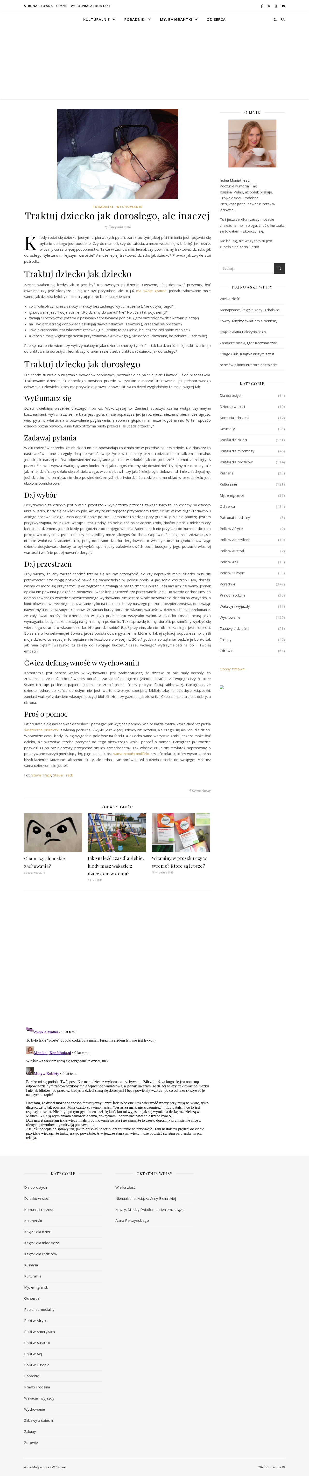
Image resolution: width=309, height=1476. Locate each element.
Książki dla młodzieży (237, 450)
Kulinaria (226, 473)
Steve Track (41, 775)
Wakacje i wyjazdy (235, 606)
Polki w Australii (232, 550)
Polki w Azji (229, 561)
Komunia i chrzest (234, 417)
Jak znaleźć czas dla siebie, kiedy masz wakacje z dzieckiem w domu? (116, 866)
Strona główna (38, 6)
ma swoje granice (151, 290)
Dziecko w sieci (232, 406)
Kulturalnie (96, 19)
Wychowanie (129, 207)
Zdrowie (226, 650)
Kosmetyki (228, 428)
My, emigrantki (176, 19)
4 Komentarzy (200, 790)
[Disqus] (117, 959)
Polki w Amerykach (235, 539)
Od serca (216, 19)
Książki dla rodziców (236, 462)
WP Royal (59, 1467)
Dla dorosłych (231, 395)
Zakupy (226, 639)
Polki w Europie (232, 572)
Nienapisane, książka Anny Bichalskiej (250, 309)
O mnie (62, 6)
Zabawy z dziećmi (234, 628)
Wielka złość (230, 298)
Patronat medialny (235, 517)
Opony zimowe (232, 668)
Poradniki (135, 19)
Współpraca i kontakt (91, 6)
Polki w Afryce (231, 528)
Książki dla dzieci (233, 439)
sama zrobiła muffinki (130, 753)
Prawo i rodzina (233, 595)
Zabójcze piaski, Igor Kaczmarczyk (248, 342)
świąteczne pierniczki (41, 730)
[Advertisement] (154, 63)
